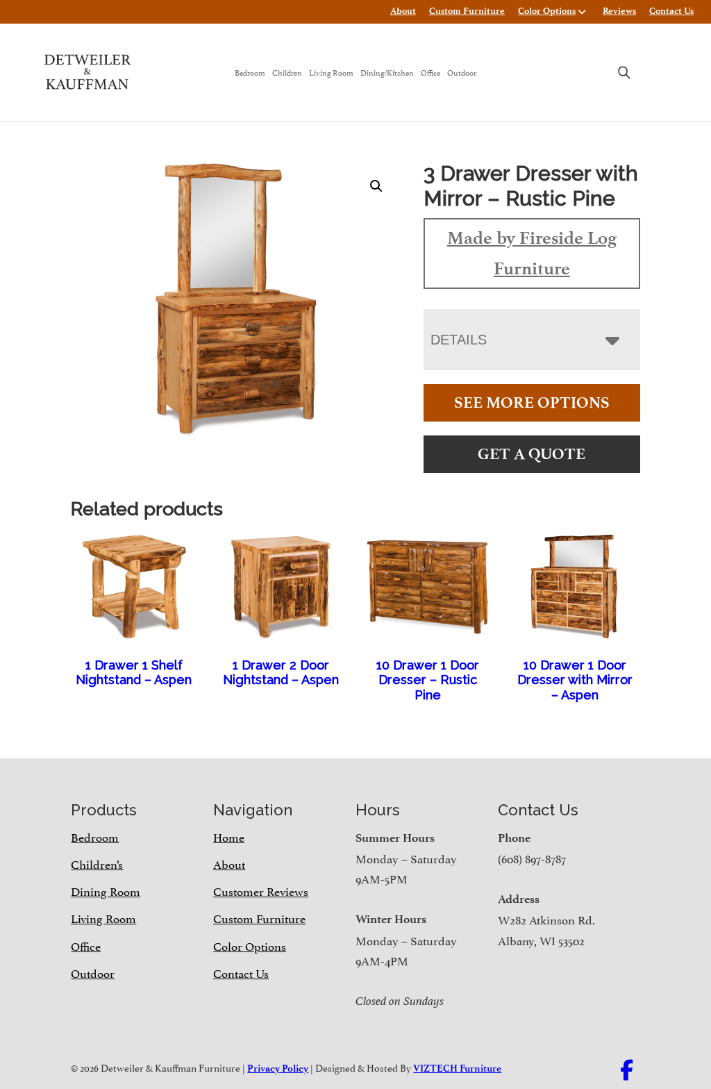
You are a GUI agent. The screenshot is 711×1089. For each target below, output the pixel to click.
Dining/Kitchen (387, 72)
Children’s (97, 863)
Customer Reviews (260, 890)
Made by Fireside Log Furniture (532, 253)
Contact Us (671, 11)
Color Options (547, 11)
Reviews (619, 11)
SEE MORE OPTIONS (532, 402)
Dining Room (105, 890)
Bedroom (250, 72)
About (403, 11)
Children (287, 72)
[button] (376, 186)
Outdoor (461, 72)
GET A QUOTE (531, 453)
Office (430, 72)
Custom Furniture (467, 11)
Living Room (331, 72)
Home (228, 836)
